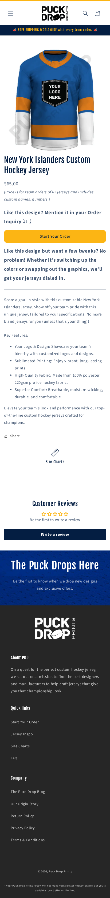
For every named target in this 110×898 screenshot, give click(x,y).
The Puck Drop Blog (28, 792)
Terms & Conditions (28, 840)
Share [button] (15, 436)
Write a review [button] (55, 534)
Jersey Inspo (22, 734)
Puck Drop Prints (60, 871)
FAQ (14, 758)
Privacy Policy (23, 828)
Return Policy (22, 816)
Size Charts (55, 461)
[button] (11, 13)
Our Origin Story (25, 804)
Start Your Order (55, 236)
